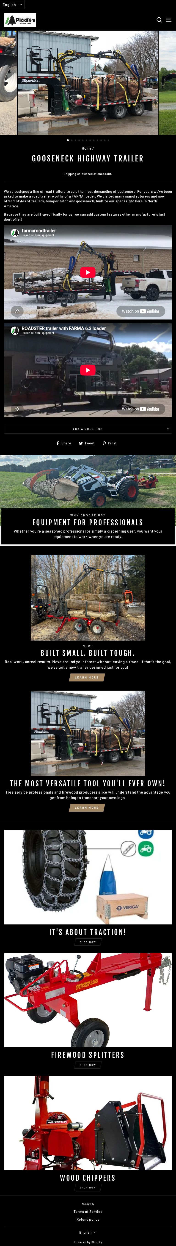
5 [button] (83, 141)
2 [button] (72, 141)
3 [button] (76, 141)
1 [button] (68, 140)
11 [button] (105, 141)
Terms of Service (88, 1211)
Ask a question (88, 428)
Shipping (70, 174)
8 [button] (94, 141)
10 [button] (101, 141)
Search (88, 1204)
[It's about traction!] (88, 877)
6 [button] (87, 141)
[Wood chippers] (88, 1123)
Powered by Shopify (88, 1242)
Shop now (88, 942)
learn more (87, 677)
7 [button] (90, 141)
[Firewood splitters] (88, 1000)
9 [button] (98, 141)
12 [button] (109, 141)
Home (86, 148)
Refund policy (88, 1219)
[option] (88, 83)
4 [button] (79, 141)
